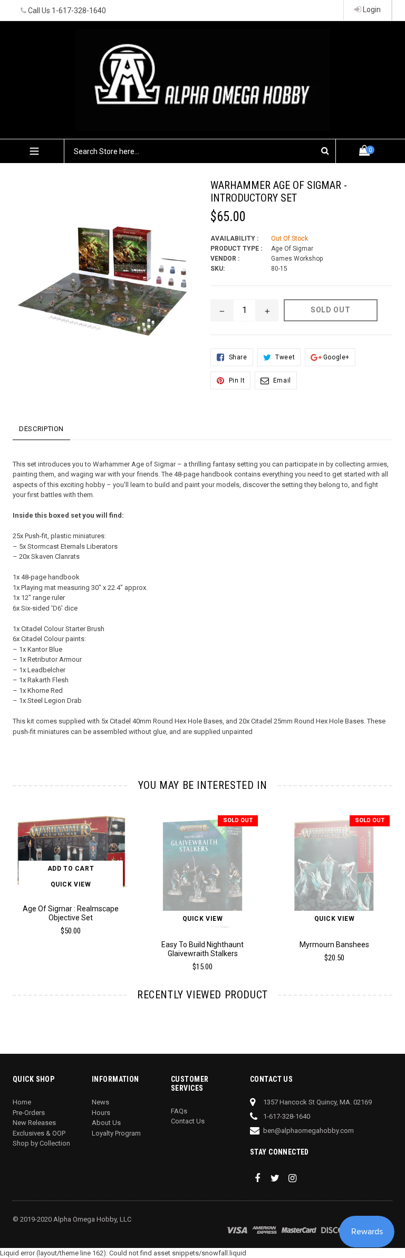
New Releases (34, 1123)
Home (22, 1102)
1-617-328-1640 (79, 10)
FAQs (179, 1111)
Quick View (71, 884)
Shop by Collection (41, 1143)
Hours (101, 1113)
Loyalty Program (116, 1133)
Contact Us (188, 1121)
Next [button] (388, 880)
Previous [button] (13, 880)
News (100, 1102)
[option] (195, 896)
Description (41, 429)
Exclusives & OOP (39, 1133)
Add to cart (70, 868)
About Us (106, 1123)
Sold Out (238, 820)
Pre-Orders (29, 1113)
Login (371, 9)
